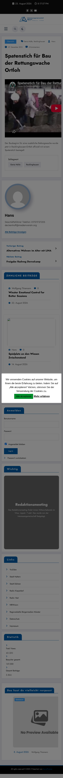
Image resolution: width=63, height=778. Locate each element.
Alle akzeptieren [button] (23, 396)
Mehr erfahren (42, 396)
